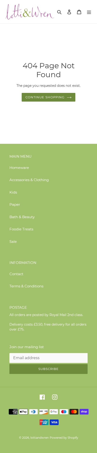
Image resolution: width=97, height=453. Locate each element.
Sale (13, 241)
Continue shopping (45, 97)
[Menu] (89, 12)
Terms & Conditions (26, 286)
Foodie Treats (21, 229)
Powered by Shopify (64, 437)
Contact (16, 274)
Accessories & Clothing (29, 180)
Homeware (19, 167)
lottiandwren (39, 437)
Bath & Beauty (22, 217)
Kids (13, 192)
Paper (14, 204)
